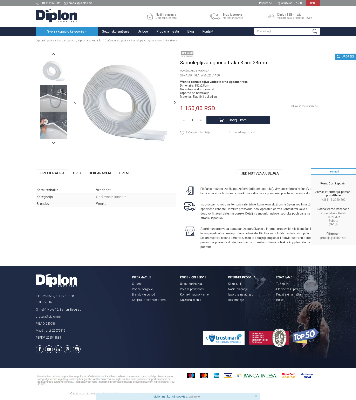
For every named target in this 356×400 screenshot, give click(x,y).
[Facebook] (39, 349)
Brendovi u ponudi (144, 294)
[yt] (49, 349)
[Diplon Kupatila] (56, 15)
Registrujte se (284, 3)
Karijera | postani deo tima (149, 299)
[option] (53, 71)
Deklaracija (100, 173)
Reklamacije (236, 299)
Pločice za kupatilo (288, 289)
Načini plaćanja (238, 289)
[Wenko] (187, 54)
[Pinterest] (67, 349)
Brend (125, 173)
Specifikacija (52, 173)
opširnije (194, 396)
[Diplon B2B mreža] (271, 16)
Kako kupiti (235, 283)
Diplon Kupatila (45, 40)
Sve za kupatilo (66, 40)
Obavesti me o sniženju (304, 106)
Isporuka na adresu (240, 294)
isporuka (217, 218)
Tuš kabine (283, 283)
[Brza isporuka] (214, 16)
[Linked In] (58, 349)
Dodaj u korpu (238, 120)
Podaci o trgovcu (143, 289)
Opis (77, 173)
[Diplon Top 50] (306, 338)
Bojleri (280, 299)
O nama (137, 283)
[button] (287, 31)
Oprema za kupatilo (90, 40)
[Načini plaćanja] (150, 16)
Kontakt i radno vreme (194, 294)
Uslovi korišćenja (191, 283)
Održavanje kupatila (116, 40)
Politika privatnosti (192, 289)
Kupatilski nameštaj (288, 294)
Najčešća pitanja (190, 299)
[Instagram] (77, 349)
